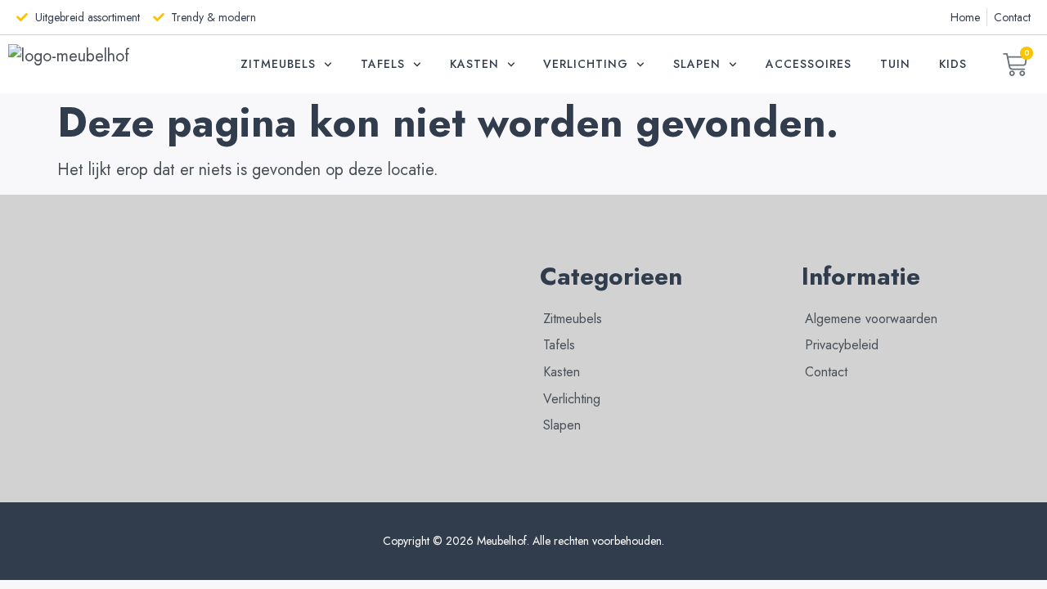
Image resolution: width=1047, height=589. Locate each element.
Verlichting (585, 64)
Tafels (383, 64)
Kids (953, 64)
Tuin (895, 64)
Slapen (697, 64)
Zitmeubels (278, 64)
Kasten (474, 64)
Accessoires (809, 64)
